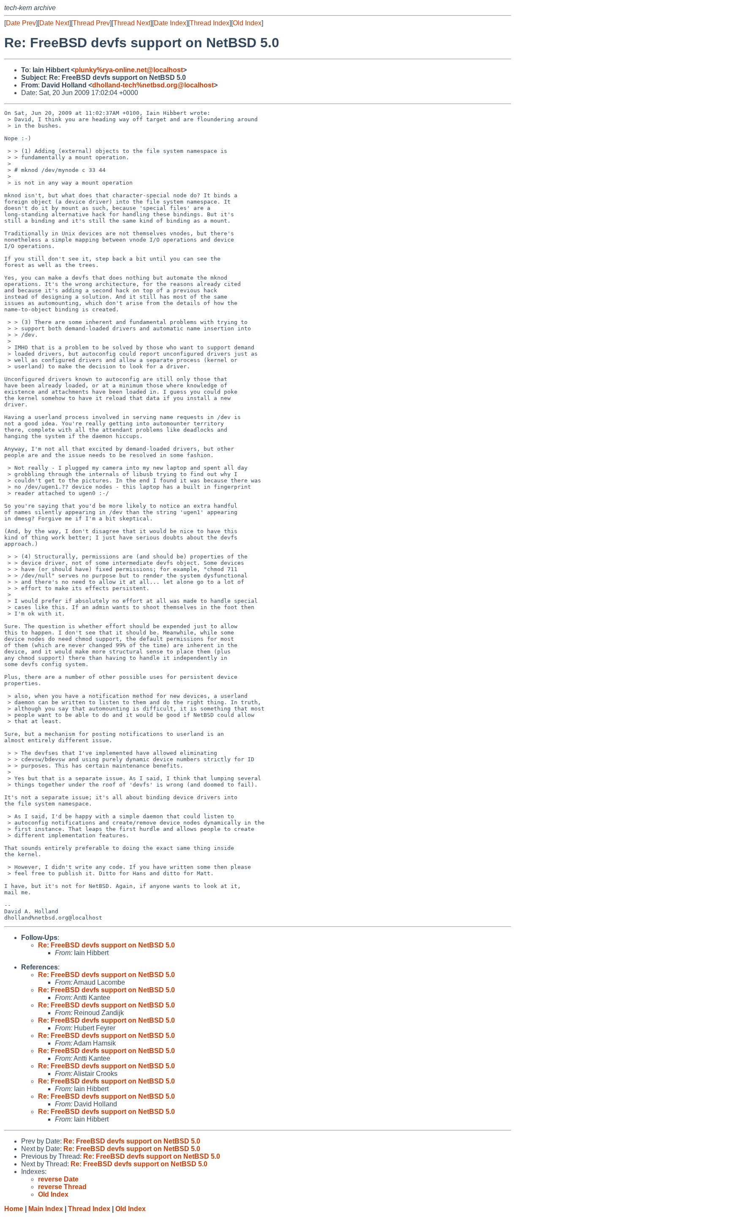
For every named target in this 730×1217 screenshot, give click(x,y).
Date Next (54, 23)
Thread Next (131, 23)
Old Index (247, 23)
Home (13, 1208)
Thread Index (209, 23)
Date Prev (21, 23)
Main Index (45, 1208)
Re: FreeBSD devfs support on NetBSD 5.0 (106, 945)
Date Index (170, 23)
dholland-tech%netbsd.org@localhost (153, 85)
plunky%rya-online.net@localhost (129, 70)
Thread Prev (91, 23)
